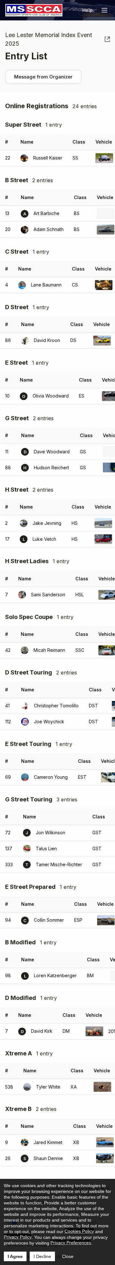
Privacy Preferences (70, 1242)
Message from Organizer (43, 77)
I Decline (42, 1256)
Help (87, 10)
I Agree (15, 1256)
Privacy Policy (18, 1236)
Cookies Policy (79, 1231)
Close (67, 1256)
